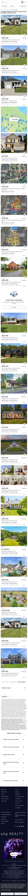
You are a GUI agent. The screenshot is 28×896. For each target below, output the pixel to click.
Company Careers (5, 798)
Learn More (16, 877)
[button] (14, 688)
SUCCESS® (17, 794)
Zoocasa (17, 791)
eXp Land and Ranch (19, 805)
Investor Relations (4, 796)
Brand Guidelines (4, 821)
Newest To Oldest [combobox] (13, 6)
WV (7, 682)
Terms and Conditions (5, 812)
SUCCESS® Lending (19, 796)
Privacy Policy (4, 816)
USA (4, 682)
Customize (21, 893)
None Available (21, 682)
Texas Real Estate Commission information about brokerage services (14, 871)
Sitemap (2, 823)
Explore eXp (3, 789)
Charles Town (13, 682)
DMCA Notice (14, 863)
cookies (5, 884)
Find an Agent (4, 791)
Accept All (7, 893)
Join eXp (2, 794)
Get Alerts (24, 6)
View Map (15, 119)
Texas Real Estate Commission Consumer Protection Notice (14, 873)
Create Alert (14, 307)
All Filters (5, 6)
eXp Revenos (18, 798)
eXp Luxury (17, 803)
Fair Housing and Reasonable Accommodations (14, 867)
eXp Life (17, 789)
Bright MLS (23, 699)
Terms (15, 887)
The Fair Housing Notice (16, 875)
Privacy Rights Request (5, 814)
